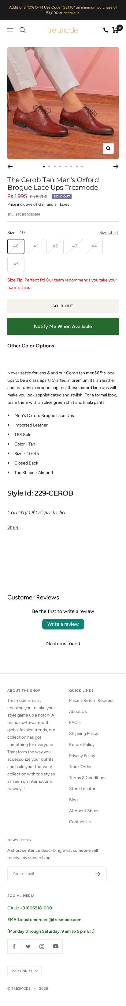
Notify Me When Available (63, 326)
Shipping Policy (83, 733)
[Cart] (115, 30)
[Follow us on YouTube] (55, 946)
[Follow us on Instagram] (42, 946)
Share (13, 527)
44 (94, 246)
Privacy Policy (82, 755)
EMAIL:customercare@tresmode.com (44, 919)
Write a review (63, 624)
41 (35, 246)
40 (16, 246)
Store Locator (82, 788)
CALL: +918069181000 (29, 908)
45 (16, 263)
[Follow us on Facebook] (14, 946)
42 (55, 246)
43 (74, 246)
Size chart (109, 232)
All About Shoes (84, 810)
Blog (73, 799)
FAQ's (75, 722)
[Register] (98, 874)
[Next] (116, 166)
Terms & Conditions (87, 777)
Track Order (80, 766)
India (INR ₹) (21, 971)
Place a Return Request (91, 700)
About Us (78, 711)
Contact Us (80, 821)
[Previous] (10, 166)
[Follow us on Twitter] (28, 946)
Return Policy (81, 744)
